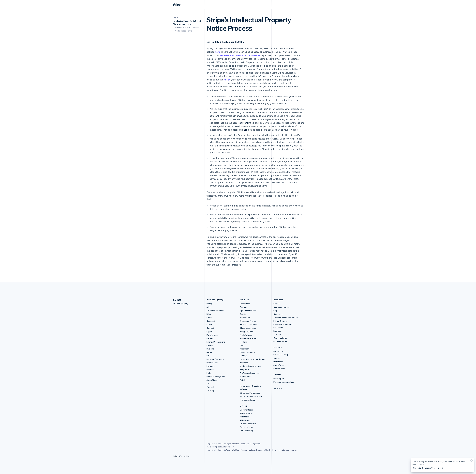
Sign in (276, 388)
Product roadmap (280, 354)
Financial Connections (216, 342)
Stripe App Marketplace (250, 393)
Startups (244, 307)
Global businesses (248, 328)
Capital (209, 317)
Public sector (245, 376)
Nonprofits (244, 369)
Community (278, 314)
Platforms (244, 342)
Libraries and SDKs (248, 423)
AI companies (246, 349)
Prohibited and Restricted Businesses (240, 55)
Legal (175, 17)
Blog (275, 310)
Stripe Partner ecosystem (251, 396)
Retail (242, 380)
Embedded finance (248, 321)
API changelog (246, 420)
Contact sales (279, 368)
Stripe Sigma (212, 380)
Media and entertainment (251, 366)
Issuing (209, 352)
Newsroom (278, 361)
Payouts (210, 369)
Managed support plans (283, 382)
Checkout (211, 321)
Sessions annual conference (285, 317)
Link (208, 355)
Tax (208, 383)
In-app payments (247, 331)
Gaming (243, 355)
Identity (210, 345)
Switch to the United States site (427, 468)
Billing (209, 314)
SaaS (242, 345)
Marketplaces (246, 335)
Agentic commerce (248, 310)
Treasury (210, 390)
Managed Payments (215, 359)
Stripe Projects (246, 427)
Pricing (209, 303)
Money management (249, 338)
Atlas (209, 307)
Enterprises (245, 303)
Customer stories (281, 307)
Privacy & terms (280, 321)
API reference (246, 413)
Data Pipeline (212, 335)
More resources (280, 341)
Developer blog (246, 430)
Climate (210, 324)
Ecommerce (245, 317)
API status (244, 416)
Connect (210, 328)
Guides (276, 303)
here (217, 51)
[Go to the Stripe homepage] (176, 299)
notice (227, 79)
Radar (209, 373)
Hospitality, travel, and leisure (252, 359)
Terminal (210, 387)
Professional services (249, 373)
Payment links (213, 362)
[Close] (471, 461)
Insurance (244, 362)
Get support (278, 378)
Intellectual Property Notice (187, 27)
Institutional (278, 351)
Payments (211, 366)
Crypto (209, 331)
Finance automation (248, 324)
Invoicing (210, 349)
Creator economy (247, 352)
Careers (276, 358)
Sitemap (277, 334)
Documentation (246, 410)
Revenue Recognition (216, 376)
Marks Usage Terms (183, 31)
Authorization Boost (215, 310)
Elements (211, 338)
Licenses (277, 331)
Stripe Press (278, 365)
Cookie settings (280, 338)
